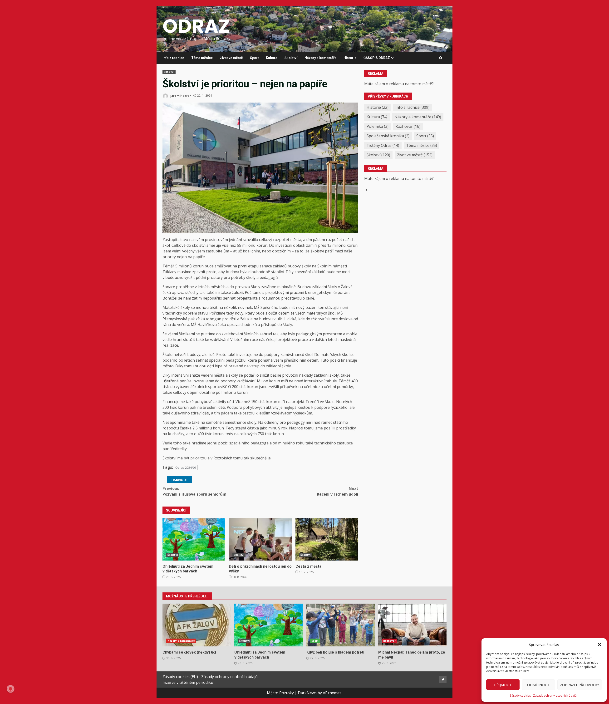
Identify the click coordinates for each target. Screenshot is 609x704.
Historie (350, 58)
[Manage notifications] (10, 689)
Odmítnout (538, 684)
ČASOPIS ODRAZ (376, 58)
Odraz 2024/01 (185, 467)
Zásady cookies (520, 696)
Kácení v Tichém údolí (337, 491)
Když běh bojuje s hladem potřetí (340, 625)
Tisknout (179, 480)
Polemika (377, 126)
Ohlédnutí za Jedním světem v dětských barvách (193, 539)
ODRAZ (196, 26)
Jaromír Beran (181, 96)
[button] (599, 644)
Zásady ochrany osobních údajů (554, 696)
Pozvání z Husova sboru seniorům (194, 491)
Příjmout (503, 684)
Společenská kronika (388, 135)
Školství (291, 58)
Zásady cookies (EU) (180, 676)
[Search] (440, 58)
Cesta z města (326, 539)
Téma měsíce (202, 58)
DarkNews (307, 692)
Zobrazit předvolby (579, 684)
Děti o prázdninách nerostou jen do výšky (260, 539)
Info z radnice (173, 58)
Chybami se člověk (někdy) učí (196, 625)
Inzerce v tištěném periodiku (187, 682)
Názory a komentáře (320, 58)
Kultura (271, 58)
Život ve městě (231, 58)
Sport (254, 58)
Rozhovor (407, 126)
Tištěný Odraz (383, 145)
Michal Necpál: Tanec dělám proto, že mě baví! (412, 625)
